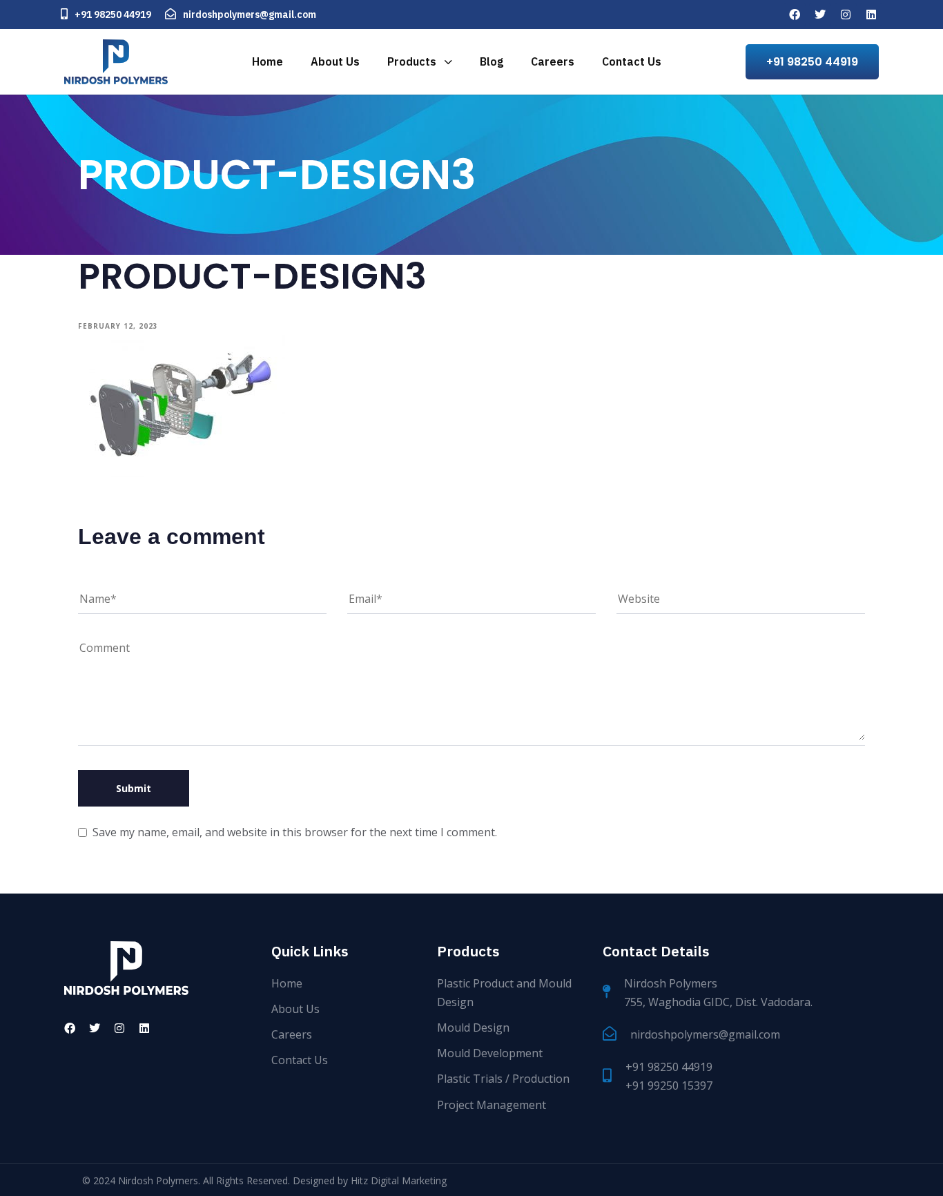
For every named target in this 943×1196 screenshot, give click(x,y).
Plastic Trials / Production (503, 1078)
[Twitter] (820, 14)
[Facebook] (795, 14)
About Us (335, 61)
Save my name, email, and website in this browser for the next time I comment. (295, 832)
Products (411, 61)
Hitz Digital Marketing (399, 1180)
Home (267, 61)
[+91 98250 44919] (106, 14)
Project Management (491, 1104)
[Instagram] (846, 14)
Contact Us (631, 61)
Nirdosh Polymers (158, 1180)
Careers (552, 61)
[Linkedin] (871, 14)
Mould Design (473, 1027)
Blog (491, 61)
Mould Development (490, 1053)
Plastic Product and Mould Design (504, 993)
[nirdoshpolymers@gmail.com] (240, 14)
